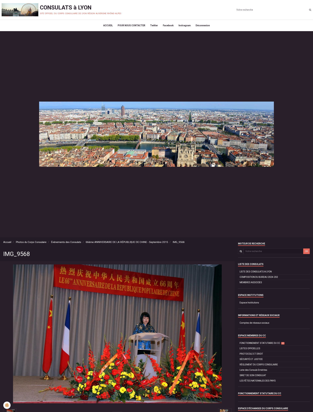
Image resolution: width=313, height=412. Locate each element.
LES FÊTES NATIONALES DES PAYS (258, 380)
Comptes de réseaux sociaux (254, 323)
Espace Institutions (249, 302)
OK (306, 251)
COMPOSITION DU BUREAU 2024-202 (259, 277)
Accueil (7, 242)
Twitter (154, 25)
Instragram (185, 25)
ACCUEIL (108, 25)
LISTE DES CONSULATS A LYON (256, 271)
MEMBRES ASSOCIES (251, 282)
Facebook (168, 25)
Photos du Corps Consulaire (31, 242)
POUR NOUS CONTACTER (131, 25)
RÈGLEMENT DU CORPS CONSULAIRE (259, 364)
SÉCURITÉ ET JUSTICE (251, 359)
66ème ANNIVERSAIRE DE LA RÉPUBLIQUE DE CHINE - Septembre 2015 (127, 242)
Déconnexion (203, 25)
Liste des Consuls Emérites (253, 370)
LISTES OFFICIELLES (250, 348)
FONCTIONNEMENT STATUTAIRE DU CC (261, 343)
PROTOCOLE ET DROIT (251, 353)
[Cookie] (7, 405)
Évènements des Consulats (66, 242)
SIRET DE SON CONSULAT (253, 375)
